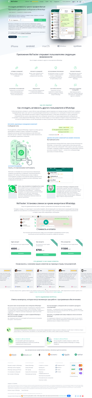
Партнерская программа (44, 375)
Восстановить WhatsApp (13, 374)
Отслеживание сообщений (14, 372)
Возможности (42, 369)
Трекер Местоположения (31, 372)
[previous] (8, 278)
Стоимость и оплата (43, 365)
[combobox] (14, 20)
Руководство (41, 367)
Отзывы (41, 1)
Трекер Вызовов (29, 367)
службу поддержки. (57, 292)
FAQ (51, 1)
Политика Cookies (43, 380)
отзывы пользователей (39, 292)
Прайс (47, 1)
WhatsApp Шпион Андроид (14, 367)
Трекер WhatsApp (29, 365)
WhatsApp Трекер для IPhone (14, 369)
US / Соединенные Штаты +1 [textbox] (15, 20)
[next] (81, 278)
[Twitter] (78, 396)
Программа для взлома (30, 374)
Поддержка (56, 1)
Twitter (58, 369)
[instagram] (80, 396)
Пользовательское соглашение (46, 377)
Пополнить (21, 253)
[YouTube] (83, 396)
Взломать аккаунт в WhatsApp (15, 365)
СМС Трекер (28, 369)
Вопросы (59, 367)
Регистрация (12, 36)
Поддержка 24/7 (61, 365)
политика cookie (62, 395)
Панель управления (66, 1)
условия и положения (26, 33)
